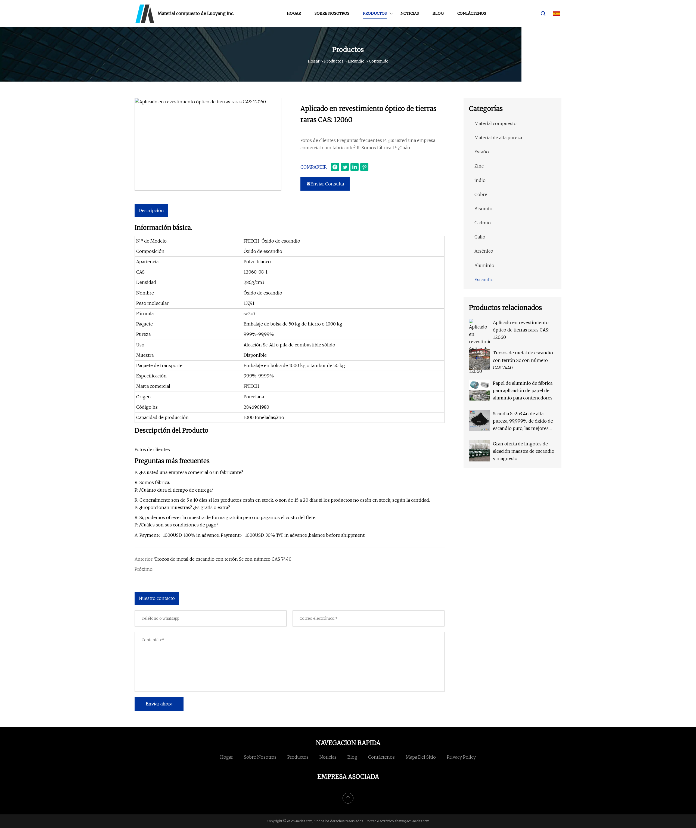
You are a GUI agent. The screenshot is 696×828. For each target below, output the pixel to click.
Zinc (479, 166)
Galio (479, 237)
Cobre (480, 194)
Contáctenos (471, 13)
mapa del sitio (421, 757)
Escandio (356, 61)
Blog (438, 13)
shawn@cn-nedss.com (411, 821)
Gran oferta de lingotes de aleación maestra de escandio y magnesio (523, 451)
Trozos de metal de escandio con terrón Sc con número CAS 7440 (222, 559)
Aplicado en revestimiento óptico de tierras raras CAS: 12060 (521, 330)
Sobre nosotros (332, 13)
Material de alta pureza (498, 137)
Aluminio (484, 265)
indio (480, 180)
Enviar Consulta (327, 184)
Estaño (481, 151)
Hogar (294, 13)
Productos (375, 13)
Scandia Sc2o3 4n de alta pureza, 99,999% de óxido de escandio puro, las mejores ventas (523, 421)
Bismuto (483, 208)
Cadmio (482, 222)
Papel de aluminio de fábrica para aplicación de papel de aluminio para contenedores (522, 390)
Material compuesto (495, 123)
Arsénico (483, 251)
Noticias (409, 13)
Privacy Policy (461, 757)
